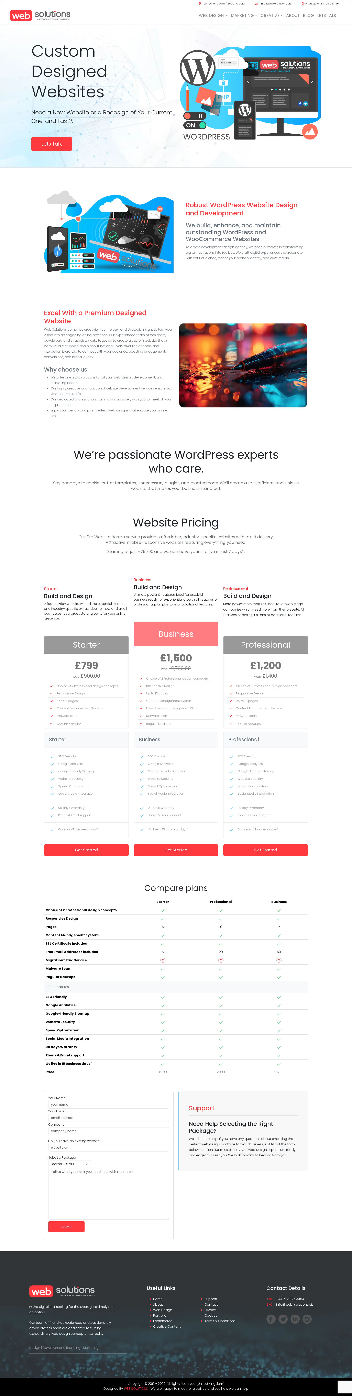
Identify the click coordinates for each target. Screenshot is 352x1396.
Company (56, 1124)
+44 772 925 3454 (285, 1299)
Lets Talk (51, 143)
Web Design (162, 1310)
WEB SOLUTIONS (136, 1388)
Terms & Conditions (220, 1321)
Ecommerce (162, 1321)
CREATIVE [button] (270, 15)
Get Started (86, 850)
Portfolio (159, 1315)
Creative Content (167, 1326)
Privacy (210, 1310)
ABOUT (293, 15)
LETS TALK (326, 15)
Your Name (57, 1098)
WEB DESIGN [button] (211, 15)
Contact (211, 1304)
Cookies (211, 1315)
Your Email (56, 1111)
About (158, 1304)
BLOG (308, 15)
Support (211, 1299)
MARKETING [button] (242, 15)
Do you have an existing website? (74, 1141)
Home (158, 1299)
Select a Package (62, 1157)
